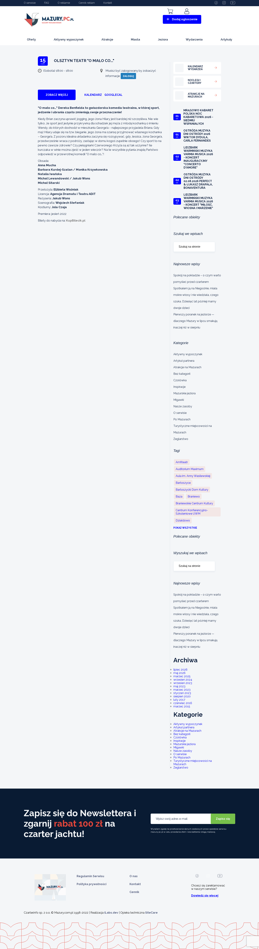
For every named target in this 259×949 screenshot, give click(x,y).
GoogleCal (113, 95)
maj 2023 (179, 686)
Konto (187, 16)
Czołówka (180, 380)
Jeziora (163, 39)
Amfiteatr (182, 462)
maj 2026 (179, 673)
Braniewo (194, 496)
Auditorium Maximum (190, 469)
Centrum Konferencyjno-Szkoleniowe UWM (192, 512)
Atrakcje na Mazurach (187, 367)
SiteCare (151, 912)
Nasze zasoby (182, 406)
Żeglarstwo (180, 439)
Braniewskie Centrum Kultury (194, 503)
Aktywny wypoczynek (69, 39)
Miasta (135, 39)
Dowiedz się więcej (204, 895)
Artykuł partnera (183, 360)
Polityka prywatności (91, 884)
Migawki (178, 400)
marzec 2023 (181, 689)
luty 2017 (179, 699)
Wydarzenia (194, 39)
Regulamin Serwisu (90, 876)
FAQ (46, 2)
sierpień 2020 (182, 696)
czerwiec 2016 (182, 703)
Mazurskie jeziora (184, 393)
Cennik (134, 892)
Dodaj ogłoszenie (185, 19)
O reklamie (64, 2)
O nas (134, 876)
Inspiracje (179, 386)
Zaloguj (128, 76)
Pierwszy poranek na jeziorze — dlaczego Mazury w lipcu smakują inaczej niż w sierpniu (195, 321)
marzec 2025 (181, 676)
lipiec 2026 (180, 669)
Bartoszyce (183, 482)
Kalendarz (93, 95)
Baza (179, 496)
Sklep (170, 16)
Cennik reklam (87, 2)
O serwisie (30, 2)
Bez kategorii (181, 373)
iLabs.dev (111, 912)
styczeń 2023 (182, 693)
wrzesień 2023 (182, 683)
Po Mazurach (181, 419)
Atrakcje (107, 39)
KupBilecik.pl (75, 220)
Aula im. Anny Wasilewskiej (193, 476)
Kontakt (107, 2)
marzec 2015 (181, 706)
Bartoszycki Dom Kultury (192, 489)
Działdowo (183, 520)
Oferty (31, 39)
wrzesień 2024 (182, 679)
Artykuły (226, 39)
